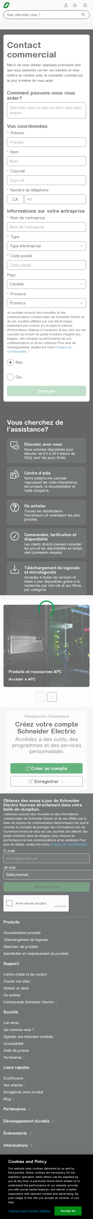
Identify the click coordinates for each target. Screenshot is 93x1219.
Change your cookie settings (30, 1211)
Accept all (68, 1211)
